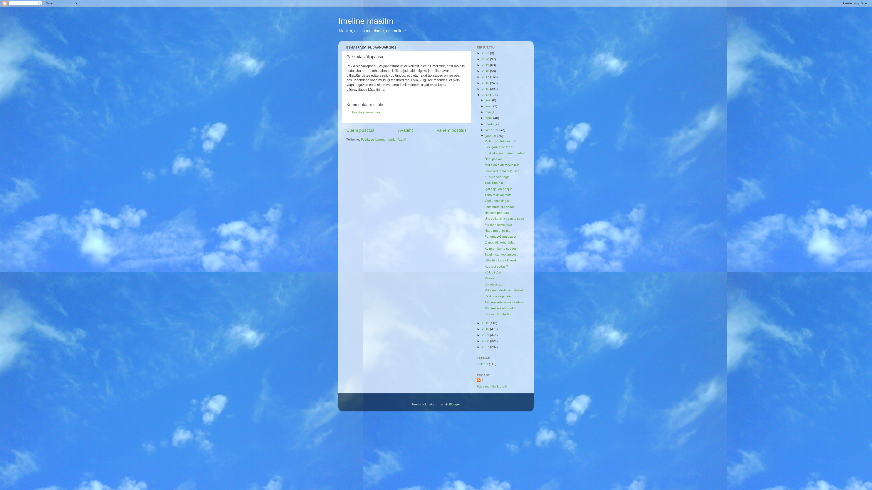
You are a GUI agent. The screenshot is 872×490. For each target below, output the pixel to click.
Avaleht (405, 130)
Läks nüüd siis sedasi (500, 207)
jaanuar (491, 136)
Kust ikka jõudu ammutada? (505, 153)
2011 (486, 323)
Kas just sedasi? (496, 266)
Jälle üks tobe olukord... (502, 260)
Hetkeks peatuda (497, 213)
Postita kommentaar (366, 112)
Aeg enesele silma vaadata (504, 302)
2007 (486, 347)
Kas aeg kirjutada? (498, 314)
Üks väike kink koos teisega (504, 218)
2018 (486, 71)
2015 (486, 89)
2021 (486, 53)
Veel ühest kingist (497, 200)
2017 (486, 77)
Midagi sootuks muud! (500, 141)
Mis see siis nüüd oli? (500, 308)
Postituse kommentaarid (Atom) (383, 139)
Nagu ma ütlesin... (498, 230)
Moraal (490, 278)
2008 (486, 341)
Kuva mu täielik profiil (492, 386)
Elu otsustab (493, 284)
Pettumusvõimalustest (500, 236)
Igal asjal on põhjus (498, 189)
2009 (486, 335)
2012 (486, 95)
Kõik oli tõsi (493, 272)
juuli (489, 100)
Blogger (454, 404)
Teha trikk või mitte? (499, 195)
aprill (489, 118)
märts (490, 124)
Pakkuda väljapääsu (499, 296)
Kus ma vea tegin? (498, 177)
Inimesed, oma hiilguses (502, 171)
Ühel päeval (493, 159)
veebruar (492, 130)
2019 (486, 65)
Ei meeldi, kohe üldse (500, 242)
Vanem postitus (451, 130)
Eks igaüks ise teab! (499, 147)
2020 (486, 59)
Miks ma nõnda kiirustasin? (504, 290)
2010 (486, 329)
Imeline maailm (365, 21)
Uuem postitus (360, 130)
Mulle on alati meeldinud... (503, 165)
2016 (486, 83)
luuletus (482, 364)
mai (489, 112)
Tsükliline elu (494, 183)
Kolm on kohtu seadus (501, 248)
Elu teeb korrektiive (498, 225)
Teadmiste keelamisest (501, 254)
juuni (489, 106)
